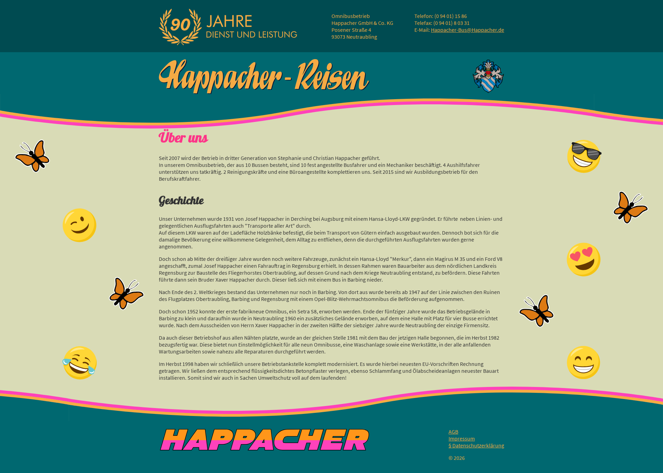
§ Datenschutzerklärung (476, 445)
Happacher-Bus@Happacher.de (467, 29)
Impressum (462, 438)
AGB (453, 431)
